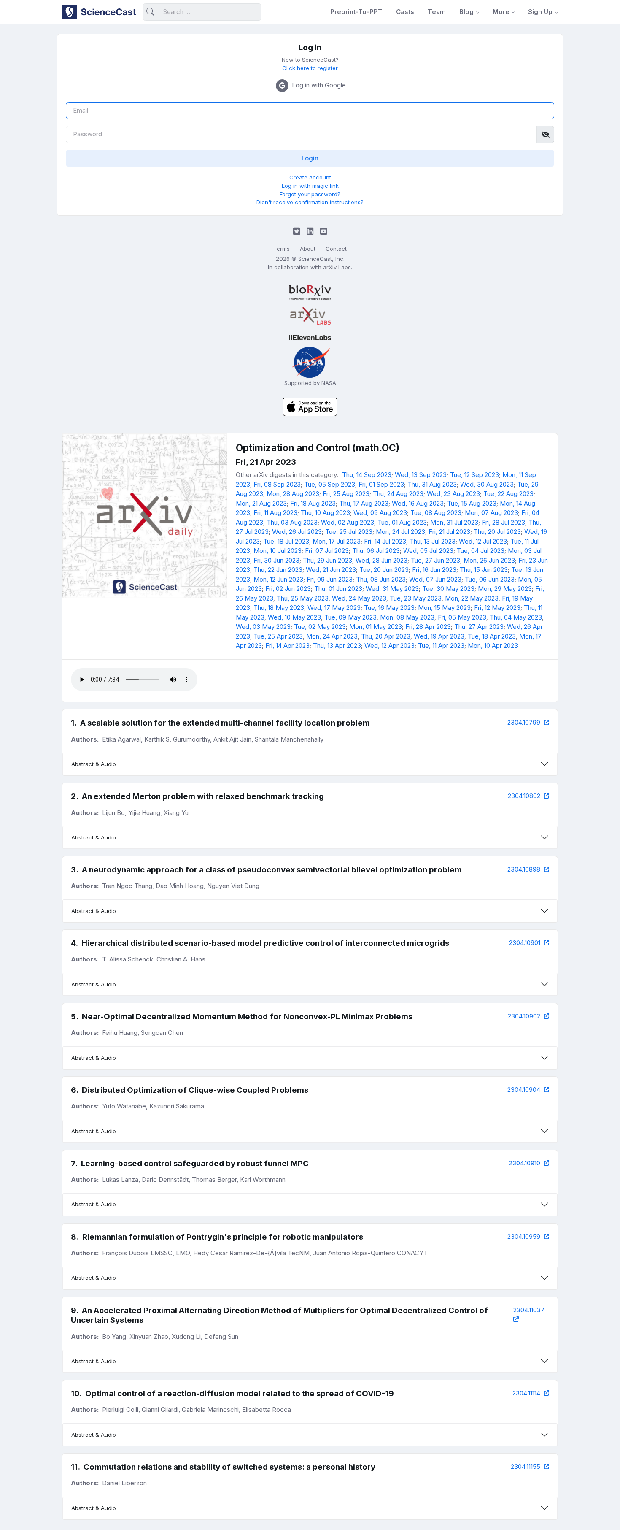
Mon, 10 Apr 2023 (493, 646)
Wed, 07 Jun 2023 (435, 579)
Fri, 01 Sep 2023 (381, 484)
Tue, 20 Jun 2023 (384, 570)
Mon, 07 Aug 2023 (491, 513)
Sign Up (540, 12)
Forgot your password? (310, 194)
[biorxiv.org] (310, 292)
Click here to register (310, 68)
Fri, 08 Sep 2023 (277, 484)
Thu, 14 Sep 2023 (366, 475)
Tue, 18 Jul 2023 (286, 541)
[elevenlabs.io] (310, 337)
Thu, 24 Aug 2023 (398, 494)
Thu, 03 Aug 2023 (292, 522)
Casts (405, 12)
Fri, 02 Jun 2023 (288, 589)
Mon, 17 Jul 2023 (337, 541)
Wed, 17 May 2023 (334, 608)
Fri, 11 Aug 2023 (275, 513)
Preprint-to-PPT (356, 12)
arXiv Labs (337, 267)
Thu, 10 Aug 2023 (325, 513)
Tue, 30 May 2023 (448, 589)
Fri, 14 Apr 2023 (287, 646)
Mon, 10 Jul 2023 (277, 551)
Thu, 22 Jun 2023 (277, 570)
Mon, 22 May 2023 (472, 598)
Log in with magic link (310, 185)
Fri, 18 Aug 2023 (313, 503)
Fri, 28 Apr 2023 (428, 627)
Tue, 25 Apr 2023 (278, 636)
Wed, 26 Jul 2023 (297, 532)
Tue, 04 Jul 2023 (480, 551)
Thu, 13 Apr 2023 (337, 646)
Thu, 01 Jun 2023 (338, 589)
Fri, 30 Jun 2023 (276, 560)
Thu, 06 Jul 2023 (376, 551)
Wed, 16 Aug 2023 (418, 503)
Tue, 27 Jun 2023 (435, 560)
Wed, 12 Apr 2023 (389, 646)
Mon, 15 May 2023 (444, 608)
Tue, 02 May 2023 (320, 627)
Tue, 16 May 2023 (389, 608)
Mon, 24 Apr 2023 (332, 636)
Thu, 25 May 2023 (303, 598)
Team (437, 12)
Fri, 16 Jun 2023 (434, 570)
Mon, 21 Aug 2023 (261, 503)
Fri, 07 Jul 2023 (327, 551)
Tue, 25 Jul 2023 (348, 532)
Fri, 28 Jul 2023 (503, 522)
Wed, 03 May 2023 (263, 627)
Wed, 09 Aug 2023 (380, 513)
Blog (466, 12)
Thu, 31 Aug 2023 (432, 484)
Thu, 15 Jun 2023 (484, 570)
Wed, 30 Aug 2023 (487, 484)
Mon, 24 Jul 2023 (400, 532)
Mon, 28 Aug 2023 (293, 494)
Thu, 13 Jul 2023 (433, 541)
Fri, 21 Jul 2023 (449, 532)
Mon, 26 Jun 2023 (489, 560)
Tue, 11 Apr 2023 (441, 646)
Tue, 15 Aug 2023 (471, 503)
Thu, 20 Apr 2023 (385, 636)
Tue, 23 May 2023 (416, 598)
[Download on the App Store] (310, 406)
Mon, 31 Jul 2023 (454, 522)
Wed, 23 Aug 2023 (453, 494)
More (501, 12)
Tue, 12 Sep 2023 (474, 475)
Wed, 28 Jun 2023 (381, 560)
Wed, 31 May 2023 (392, 589)
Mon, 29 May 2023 (505, 589)
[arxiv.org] (310, 316)
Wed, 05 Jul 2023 (428, 551)
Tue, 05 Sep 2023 (329, 484)
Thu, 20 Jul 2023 (497, 532)
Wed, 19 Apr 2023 (439, 636)
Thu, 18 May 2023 (278, 608)
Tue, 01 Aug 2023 (402, 522)
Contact (336, 248)
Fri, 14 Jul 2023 (385, 541)
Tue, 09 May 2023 (350, 617)
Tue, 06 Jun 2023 (490, 579)
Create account (310, 177)
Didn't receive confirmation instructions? (310, 202)
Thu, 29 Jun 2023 (327, 560)
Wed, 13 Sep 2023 (421, 475)
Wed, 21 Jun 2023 (331, 570)
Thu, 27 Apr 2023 (479, 627)
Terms (281, 248)
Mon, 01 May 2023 (375, 627)
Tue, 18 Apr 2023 (492, 636)
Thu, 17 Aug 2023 (363, 503)
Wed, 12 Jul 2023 (483, 541)
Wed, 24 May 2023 (359, 598)
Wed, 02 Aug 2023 (347, 522)
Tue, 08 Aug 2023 (435, 513)
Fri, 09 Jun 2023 (330, 579)
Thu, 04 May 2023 (516, 617)
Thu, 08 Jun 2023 (381, 579)
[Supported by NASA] (310, 361)
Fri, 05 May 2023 (462, 617)
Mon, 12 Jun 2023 (278, 579)
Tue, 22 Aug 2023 (508, 494)
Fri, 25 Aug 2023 (346, 494)
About (307, 248)
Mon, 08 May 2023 (407, 617)
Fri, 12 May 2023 (497, 608)
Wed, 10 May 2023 (294, 617)
